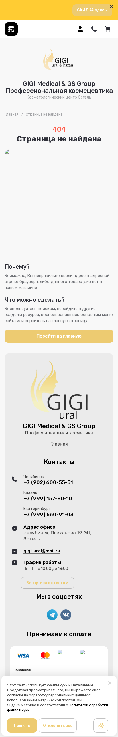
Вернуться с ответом (47, 582)
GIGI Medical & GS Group (59, 426)
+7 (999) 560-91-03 (48, 515)
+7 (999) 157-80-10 (47, 499)
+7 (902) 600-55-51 (48, 483)
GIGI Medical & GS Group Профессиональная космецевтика (59, 87)
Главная (12, 114)
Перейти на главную (59, 336)
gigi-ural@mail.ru (41, 550)
